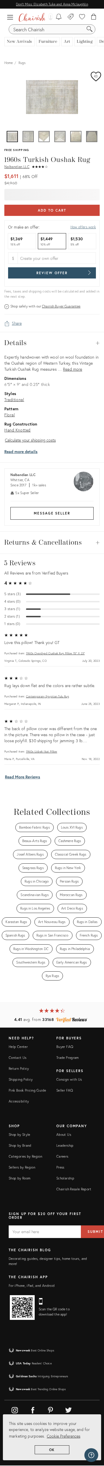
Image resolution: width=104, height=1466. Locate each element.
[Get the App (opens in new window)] (22, 1307)
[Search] (89, 29)
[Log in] (49, 17)
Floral (9, 414)
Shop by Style (19, 1134)
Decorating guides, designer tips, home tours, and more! (48, 1261)
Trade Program (67, 1057)
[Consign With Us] (71, 17)
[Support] (91, 1455)
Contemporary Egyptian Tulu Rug (47, 696)
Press (60, 1167)
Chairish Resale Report (73, 1189)
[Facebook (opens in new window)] (32, 1409)
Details (52, 343)
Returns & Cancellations (52, 542)
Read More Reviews (22, 777)
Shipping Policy (21, 1079)
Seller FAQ (64, 1090)
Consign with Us (69, 1079)
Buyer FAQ (64, 1047)
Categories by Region (25, 1156)
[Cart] (94, 17)
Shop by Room (19, 1178)
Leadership (65, 1145)
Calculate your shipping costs (30, 440)
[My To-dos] (59, 17)
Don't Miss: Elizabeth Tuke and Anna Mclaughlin (52, 4)
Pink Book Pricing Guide (27, 1090)
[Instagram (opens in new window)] (15, 1409)
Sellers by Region (22, 1167)
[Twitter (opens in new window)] (68, 1409)
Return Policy (19, 1068)
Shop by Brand (20, 1145)
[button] (11, 17)
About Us (63, 1134)
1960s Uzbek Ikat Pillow (41, 751)
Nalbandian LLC (16, 167)
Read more (72, 369)
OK (52, 1450)
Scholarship (65, 1178)
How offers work (83, 227)
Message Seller (52, 513)
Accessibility (19, 1101)
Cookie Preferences (63, 1436)
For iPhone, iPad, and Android (32, 1285)
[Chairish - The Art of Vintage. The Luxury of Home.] (32, 17)
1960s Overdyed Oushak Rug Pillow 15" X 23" (55, 653)
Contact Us (18, 1057)
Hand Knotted (17, 430)
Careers (62, 1156)
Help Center (18, 1047)
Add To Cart (52, 210)
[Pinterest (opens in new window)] (50, 1409)
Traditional (14, 399)
